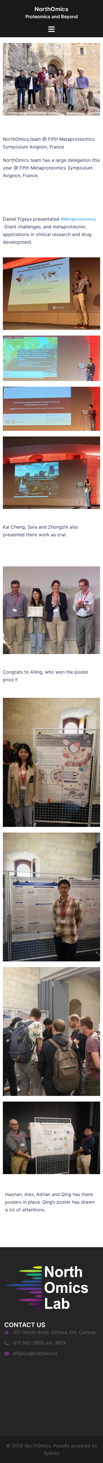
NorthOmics (51, 9)
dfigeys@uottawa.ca (35, 1353)
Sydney (51, 1453)
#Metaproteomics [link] (78, 219)
